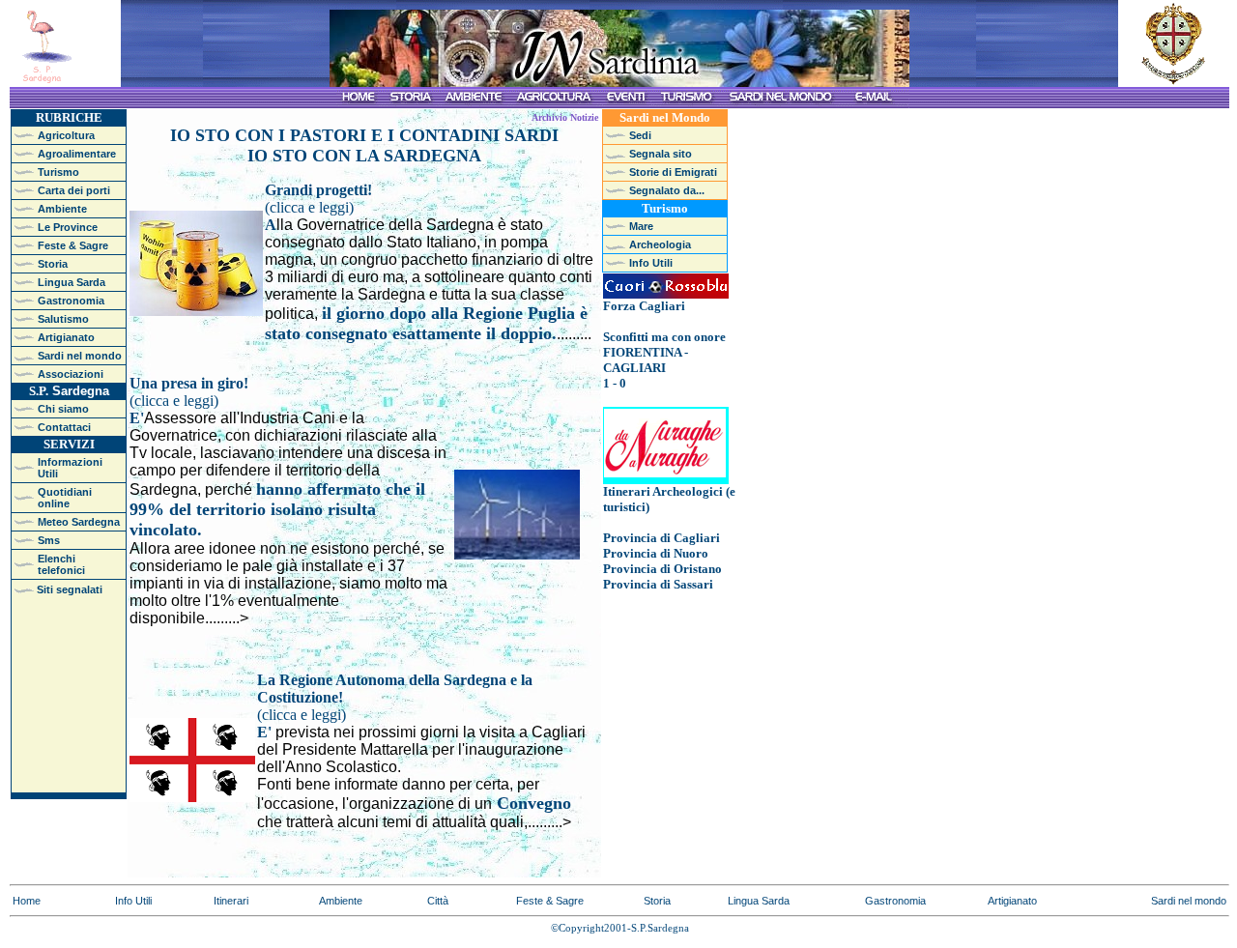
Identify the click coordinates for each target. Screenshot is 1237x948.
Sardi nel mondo (1188, 900)
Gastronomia (895, 900)
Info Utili (133, 900)
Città (437, 900)
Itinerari (231, 900)
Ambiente (340, 900)
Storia (657, 900)
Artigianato (1012, 900)
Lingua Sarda (759, 900)
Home (27, 900)
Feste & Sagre (550, 900)
